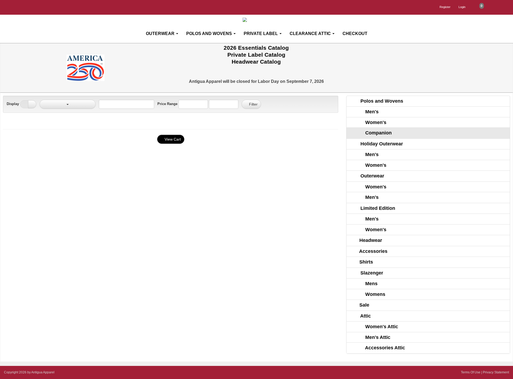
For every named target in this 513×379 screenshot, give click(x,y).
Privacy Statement (496, 372)
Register (445, 7)
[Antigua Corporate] (259, 20)
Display (13, 104)
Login (461, 7)
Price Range (167, 104)
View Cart (172, 139)
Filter (253, 104)
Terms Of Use (470, 372)
